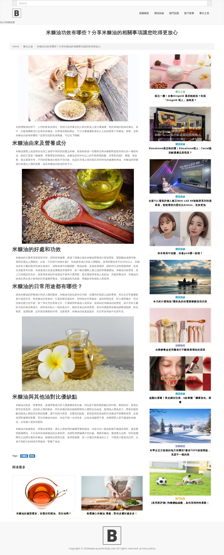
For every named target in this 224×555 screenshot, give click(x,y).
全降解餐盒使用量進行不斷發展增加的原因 (180, 349)
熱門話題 (174, 13)
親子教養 (189, 13)
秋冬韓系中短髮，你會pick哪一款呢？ (180, 253)
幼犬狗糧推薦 (7, 22)
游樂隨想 (144, 13)
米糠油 (19, 257)
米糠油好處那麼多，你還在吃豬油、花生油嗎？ (43, 513)
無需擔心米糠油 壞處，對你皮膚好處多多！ (112, 513)
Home (15, 46)
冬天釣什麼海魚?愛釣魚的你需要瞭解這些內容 (180, 301)
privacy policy (147, 548)
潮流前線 (159, 13)
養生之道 (204, 13)
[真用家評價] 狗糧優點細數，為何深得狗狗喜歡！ (180, 502)
